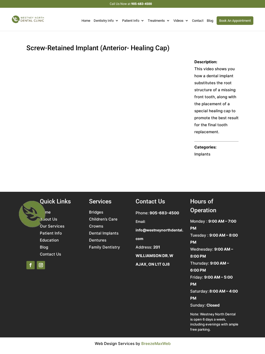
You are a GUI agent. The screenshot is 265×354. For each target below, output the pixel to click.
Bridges (96, 212)
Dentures (97, 240)
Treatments (156, 21)
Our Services (52, 226)
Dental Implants (104, 233)
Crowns (96, 226)
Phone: (157, 212)
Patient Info (130, 21)
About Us (48, 219)
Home (86, 21)
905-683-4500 (141, 4)
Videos (178, 21)
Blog (210, 21)
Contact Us (50, 254)
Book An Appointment (235, 21)
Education (49, 240)
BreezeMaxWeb (156, 343)
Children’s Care (103, 219)
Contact (197, 21)
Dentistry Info (104, 21)
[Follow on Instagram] (41, 265)
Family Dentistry (104, 247)
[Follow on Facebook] (30, 265)
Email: (159, 230)
